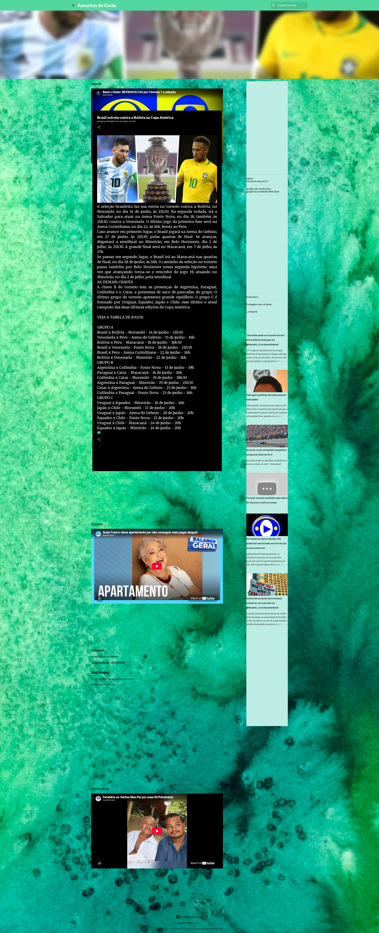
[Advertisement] (157, 496)
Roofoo (197, 923)
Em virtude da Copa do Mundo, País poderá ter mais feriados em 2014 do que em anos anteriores (266, 543)
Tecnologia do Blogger (191, 916)
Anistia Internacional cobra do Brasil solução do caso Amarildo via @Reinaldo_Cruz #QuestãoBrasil (264, 603)
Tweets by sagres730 (257, 181)
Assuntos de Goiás (97, 5)
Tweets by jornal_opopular (104, 656)
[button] (99, 127)
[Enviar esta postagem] (99, 433)
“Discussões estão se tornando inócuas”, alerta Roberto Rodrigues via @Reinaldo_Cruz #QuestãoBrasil (265, 340)
